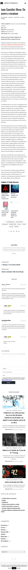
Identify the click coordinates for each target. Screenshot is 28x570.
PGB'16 (16, 226)
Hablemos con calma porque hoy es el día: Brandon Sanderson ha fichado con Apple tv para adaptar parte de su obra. (14, 417)
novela (11, 226)
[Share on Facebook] (9, 231)
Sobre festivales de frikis (14, 482)
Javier (24, 224)
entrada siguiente (5, 269)
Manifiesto (5, 502)
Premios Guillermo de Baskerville (11, 508)
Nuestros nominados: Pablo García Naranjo (13, 271)
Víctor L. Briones (6, 284)
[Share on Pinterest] (16, 231)
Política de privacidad (7, 380)
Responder (24, 284)
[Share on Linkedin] (19, 231)
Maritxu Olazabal (17, 429)
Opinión (3, 534)
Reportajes (4, 536)
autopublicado (10, 221)
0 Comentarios (14, 410)
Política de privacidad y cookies (10, 504)
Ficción (3, 527)
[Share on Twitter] (11, 231)
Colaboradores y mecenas (9, 498)
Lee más (18, 568)
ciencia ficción (19, 221)
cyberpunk (4, 224)
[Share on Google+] (14, 231)
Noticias (3, 530)
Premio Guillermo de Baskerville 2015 (13, 44)
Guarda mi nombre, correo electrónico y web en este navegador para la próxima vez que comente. (13, 378)
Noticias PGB (4, 532)
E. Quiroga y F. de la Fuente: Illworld (11, 264)
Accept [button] (14, 568)
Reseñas (3, 538)
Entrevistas (4, 525)
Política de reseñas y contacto (10, 506)
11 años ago (4, 285)
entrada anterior (5, 262)
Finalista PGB (12, 224)
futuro (19, 224)
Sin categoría (16, 17)
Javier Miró (5, 17)
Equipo (4, 500)
